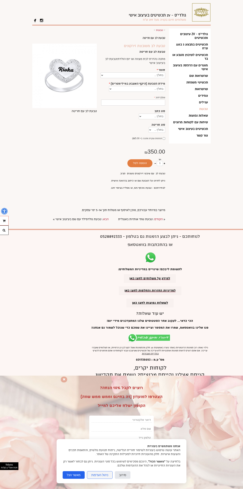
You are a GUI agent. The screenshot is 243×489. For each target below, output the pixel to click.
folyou (9, 466)
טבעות (203, 109)
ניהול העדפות (99, 475)
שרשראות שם (198, 76)
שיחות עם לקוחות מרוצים (190, 122)
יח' (160, 159)
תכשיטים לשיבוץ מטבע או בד (190, 57)
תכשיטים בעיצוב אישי (193, 129)
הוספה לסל (140, 163)
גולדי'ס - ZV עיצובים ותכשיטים (194, 36)
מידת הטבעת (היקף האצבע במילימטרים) (137, 84)
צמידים (203, 96)
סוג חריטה (158, 125)
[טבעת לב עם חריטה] (64, 107)
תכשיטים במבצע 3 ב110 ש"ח (192, 46)
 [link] (41, 20)
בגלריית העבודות (150, 353)
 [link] (35, 20)
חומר (161, 70)
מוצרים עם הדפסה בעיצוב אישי (190, 67)
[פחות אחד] (155, 163)
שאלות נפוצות (198, 116)
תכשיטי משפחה (197, 82)
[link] (157, 17)
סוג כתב (160, 111)
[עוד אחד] (164, 163)
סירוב (122, 475)
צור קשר (202, 135)
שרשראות (201, 89)
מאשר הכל (73, 475)
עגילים (203, 102)
